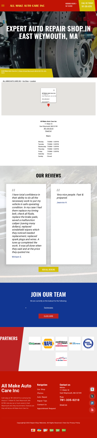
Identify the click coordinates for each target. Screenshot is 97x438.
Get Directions (45, 101)
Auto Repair (42, 397)
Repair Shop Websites (38, 423)
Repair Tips (42, 401)
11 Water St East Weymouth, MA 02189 (29, 71)
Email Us (63, 405)
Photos (40, 393)
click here (48, 316)
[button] (48, 105)
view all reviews (48, 269)
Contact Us (42, 405)
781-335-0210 (86, 6)
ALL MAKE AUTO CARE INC (12, 81)
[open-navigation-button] (2, 5)
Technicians (48, 308)
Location (33, 81)
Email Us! (48, 131)
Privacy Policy (75, 423)
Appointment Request (46, 408)
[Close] (54, 90)
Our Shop (26, 81)
